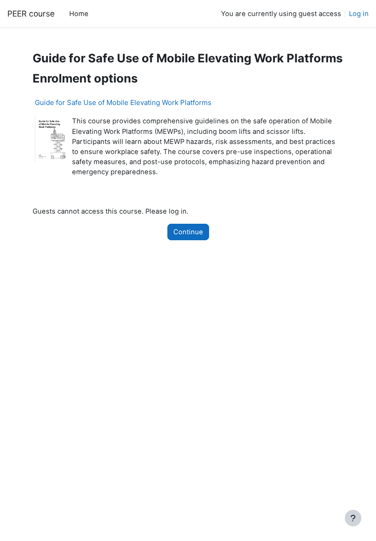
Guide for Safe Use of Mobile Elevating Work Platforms (123, 102)
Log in (359, 14)
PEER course (31, 13)
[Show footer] (353, 518)
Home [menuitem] (78, 14)
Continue (188, 232)
